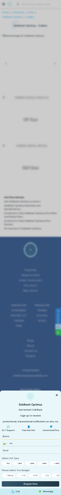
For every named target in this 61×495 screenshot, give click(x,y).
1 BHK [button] (20, 463)
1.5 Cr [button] (35, 475)
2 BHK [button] (32, 463)
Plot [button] (8, 463)
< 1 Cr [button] (23, 475)
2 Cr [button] (47, 475)
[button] (4, 443)
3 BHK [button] (44, 463)
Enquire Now (30, 483)
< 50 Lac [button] (10, 475)
